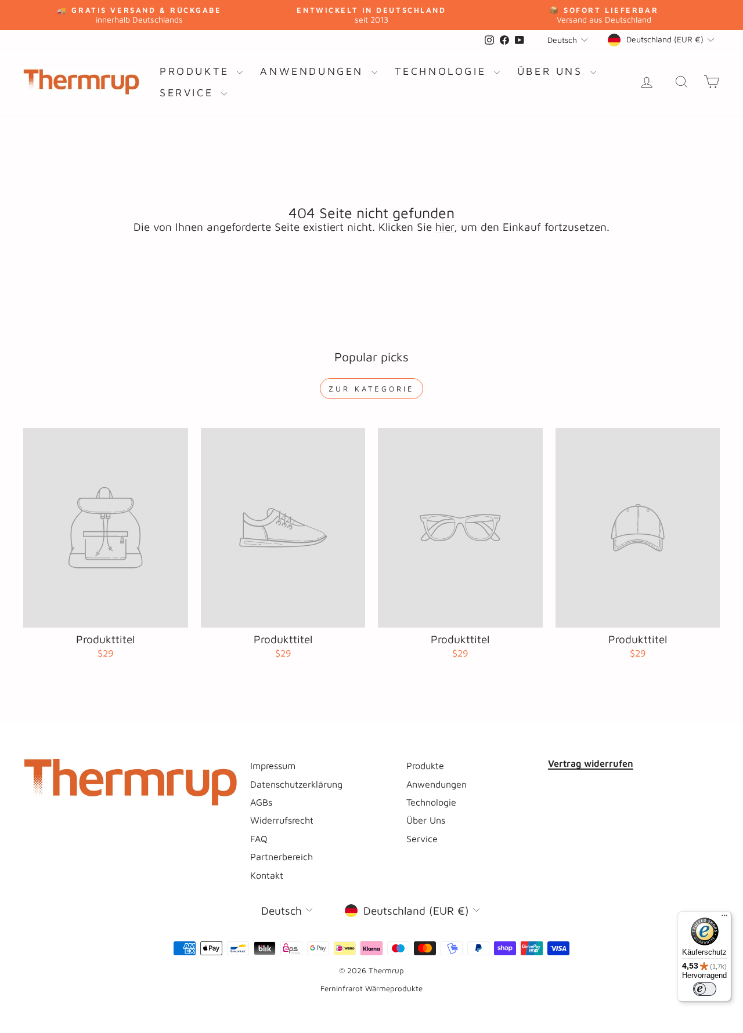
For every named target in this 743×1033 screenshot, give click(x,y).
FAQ (259, 838)
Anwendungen (314, 71)
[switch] (704, 989)
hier (444, 226)
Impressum (272, 765)
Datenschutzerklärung (296, 783)
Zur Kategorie (371, 388)
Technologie (443, 71)
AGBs (261, 801)
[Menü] (724, 918)
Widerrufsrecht (281, 819)
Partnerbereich (281, 856)
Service (189, 92)
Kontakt (266, 874)
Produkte (197, 71)
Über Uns (552, 71)
